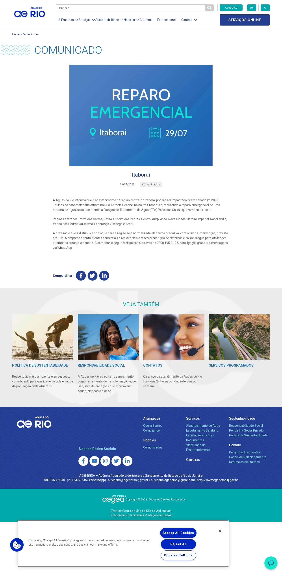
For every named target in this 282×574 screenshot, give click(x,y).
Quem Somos (152, 425)
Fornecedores (166, 20)
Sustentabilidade (242, 418)
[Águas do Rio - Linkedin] (127, 461)
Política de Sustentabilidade (248, 435)
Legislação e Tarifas (200, 435)
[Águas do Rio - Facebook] (83, 461)
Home (16, 34)
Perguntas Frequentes (244, 452)
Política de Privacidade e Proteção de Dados (141, 515)
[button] (17, 545)
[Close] (220, 531)
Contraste (231, 7)
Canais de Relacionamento (247, 457)
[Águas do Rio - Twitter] (116, 461)
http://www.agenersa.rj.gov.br (217, 480)
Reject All (178, 544)
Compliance (151, 430)
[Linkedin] (104, 276)
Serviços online (244, 20)
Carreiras (146, 20)
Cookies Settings (178, 555)
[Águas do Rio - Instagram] (105, 461)
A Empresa (151, 418)
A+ (251, 7)
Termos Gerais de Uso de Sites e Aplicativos (141, 511)
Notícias (149, 440)
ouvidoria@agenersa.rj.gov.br (128, 480)
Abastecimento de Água (203, 425)
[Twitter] (93, 276)
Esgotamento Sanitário (202, 430)
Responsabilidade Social (246, 425)
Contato (235, 445)
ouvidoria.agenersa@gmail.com (173, 480)
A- (265, 7)
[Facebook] (81, 276)
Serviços (193, 418)
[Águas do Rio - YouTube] (94, 461)
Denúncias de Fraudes (244, 462)
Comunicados (30, 34)
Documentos (195, 440)
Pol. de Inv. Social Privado (246, 430)
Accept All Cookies (178, 533)
